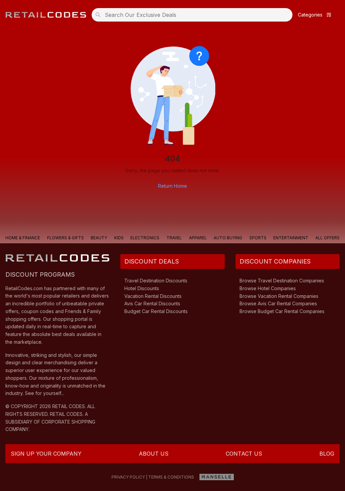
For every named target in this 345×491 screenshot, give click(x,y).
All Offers (327, 237)
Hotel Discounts (141, 288)
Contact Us (244, 453)
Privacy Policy (128, 477)
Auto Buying (228, 237)
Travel (174, 237)
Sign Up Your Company (46, 453)
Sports (257, 237)
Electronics (144, 237)
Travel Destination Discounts (155, 280)
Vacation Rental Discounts (153, 296)
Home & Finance (22, 237)
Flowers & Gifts (65, 237)
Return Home (172, 186)
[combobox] (194, 15)
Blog (326, 453)
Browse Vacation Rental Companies (279, 296)
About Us (153, 453)
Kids (119, 237)
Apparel (198, 237)
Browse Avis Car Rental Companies (278, 303)
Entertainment (290, 237)
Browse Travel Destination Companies (282, 280)
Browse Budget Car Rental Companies (282, 311)
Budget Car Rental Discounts (156, 311)
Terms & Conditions (171, 477)
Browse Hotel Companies (268, 288)
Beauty (99, 237)
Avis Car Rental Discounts (152, 303)
